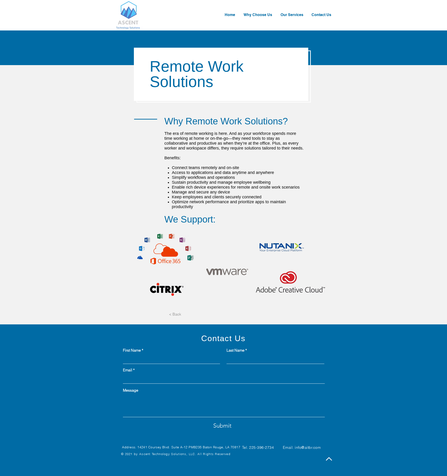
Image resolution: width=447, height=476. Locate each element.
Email (127, 370)
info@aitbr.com (308, 447)
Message (130, 390)
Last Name (235, 350)
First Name (132, 350)
